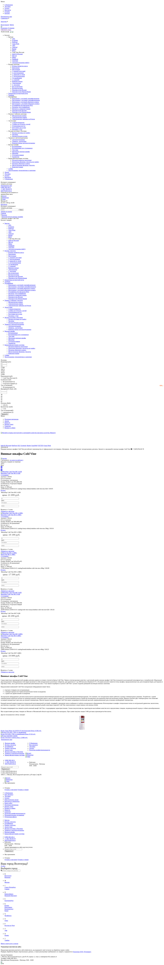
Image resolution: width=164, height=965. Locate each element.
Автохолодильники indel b (20, 62)
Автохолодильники (18, 139)
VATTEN (15, 61)
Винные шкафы (10, 331)
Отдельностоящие (18, 155)
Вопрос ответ (9, 806)
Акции (7, 172)
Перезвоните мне (6, 16)
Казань (7, 905)
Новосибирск (9, 894)
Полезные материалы (11, 419)
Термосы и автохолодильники (14, 324)
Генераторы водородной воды (18, 93)
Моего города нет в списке (9, 943)
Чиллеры (15, 134)
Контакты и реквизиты (12, 801)
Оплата (7, 8)
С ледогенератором (18, 76)
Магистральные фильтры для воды (23, 165)
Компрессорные (17, 81)
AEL (13, 38)
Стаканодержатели (18, 122)
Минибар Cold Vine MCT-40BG (11, 636)
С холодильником (18, 73)
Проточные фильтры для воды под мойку (25, 162)
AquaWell (34, 445)
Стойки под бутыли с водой (21, 124)
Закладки (4, 21)
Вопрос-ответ (9, 424)
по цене (12, 460)
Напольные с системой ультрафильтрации (25, 98)
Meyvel (14, 56)
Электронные (16, 83)
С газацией (15, 80)
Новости (7, 422)
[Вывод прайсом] (1, 470)
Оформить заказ (6, 30)
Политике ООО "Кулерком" (82, 952)
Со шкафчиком (17, 78)
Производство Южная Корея (21, 92)
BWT (14, 50)
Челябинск (8, 915)
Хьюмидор (15, 157)
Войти (12, 25)
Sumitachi (15, 59)
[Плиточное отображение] (1, 467)
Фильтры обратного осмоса (21, 163)
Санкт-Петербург (10, 887)
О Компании (9, 5)
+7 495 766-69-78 (6, 189)
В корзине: (4, 28)
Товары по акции (6, 211)
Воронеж (7, 877)
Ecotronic (15, 40)
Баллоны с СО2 (17, 129)
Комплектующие (17, 167)
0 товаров (11, 28)
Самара (7, 889)
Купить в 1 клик (7, 509)
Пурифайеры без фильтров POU (22, 105)
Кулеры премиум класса (20, 66)
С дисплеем (16, 85)
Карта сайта (8, 803)
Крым (6, 910)
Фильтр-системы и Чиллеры (14, 317)
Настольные (16, 69)
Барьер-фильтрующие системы (14, 345)
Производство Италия (19, 90)
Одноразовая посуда (18, 126)
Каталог (7, 13)
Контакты (8, 10)
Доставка (8, 6)
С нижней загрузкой (18, 71)
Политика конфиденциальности (39, 750)
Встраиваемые (17, 146)
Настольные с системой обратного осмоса (25, 103)
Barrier (14, 49)
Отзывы (7, 11)
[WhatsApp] (5, 197)
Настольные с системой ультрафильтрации (26, 100)
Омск (6, 920)
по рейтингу (19, 460)
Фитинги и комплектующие (21, 109)
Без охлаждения (17, 86)
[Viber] (3, 199)
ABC (13, 45)
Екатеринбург (9, 900)
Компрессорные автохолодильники (23, 143)
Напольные (16, 68)
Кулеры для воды (10, 251)
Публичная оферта (11, 817)
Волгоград (8, 875)
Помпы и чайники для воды (14, 300)
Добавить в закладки (7, 511)
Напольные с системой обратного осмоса (25, 102)
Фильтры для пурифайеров (21, 107)
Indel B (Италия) (17, 54)
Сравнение (4, 18)
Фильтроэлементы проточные (22, 160)
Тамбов (7, 940)
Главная (3, 213)
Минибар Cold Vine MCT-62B (10, 594)
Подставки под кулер (19, 127)
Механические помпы (19, 115)
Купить (3, 490)
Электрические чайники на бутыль (23, 119)
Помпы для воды (10, 748)
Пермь (7, 935)
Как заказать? (33, 745)
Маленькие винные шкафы (21, 151)
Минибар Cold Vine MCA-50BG (11, 515)
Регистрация (5, 25)
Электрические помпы (19, 117)
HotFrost (14, 42)
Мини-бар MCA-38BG (8, 554)
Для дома (15, 150)
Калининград (9, 909)
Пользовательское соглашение (14, 815)
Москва (7, 882)
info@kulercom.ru (6, 191)
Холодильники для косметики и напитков (21, 170)
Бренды (7, 223)
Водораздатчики (17, 88)
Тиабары (11, 95)
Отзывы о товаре (23, 789)
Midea (14, 57)
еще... (161, 385)
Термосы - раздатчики (19, 141)
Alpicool (14, 47)
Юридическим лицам (11, 800)
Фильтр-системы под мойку (21, 133)
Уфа (6, 930)
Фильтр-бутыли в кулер (19, 136)
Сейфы (10, 169)
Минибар (15, 153)
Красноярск (8, 907)
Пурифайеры (9, 283)
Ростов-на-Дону (10, 925)
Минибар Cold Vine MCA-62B (10, 473)
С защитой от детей (18, 74)
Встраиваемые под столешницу (22, 148)
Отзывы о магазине (11, 789)
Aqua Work (15, 44)
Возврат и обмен (10, 428)
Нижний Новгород (11, 895)
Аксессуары (8, 307)
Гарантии (8, 426)
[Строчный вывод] (1, 468)
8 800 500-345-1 (6, 187)
